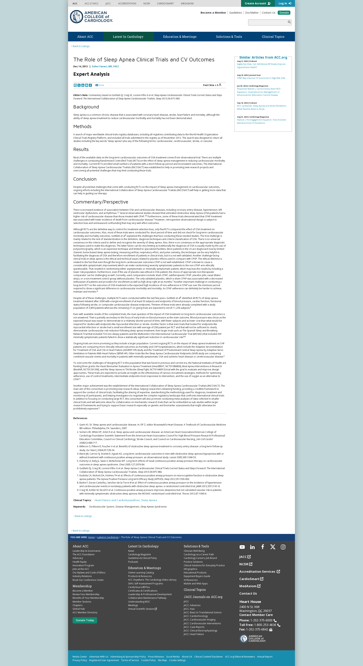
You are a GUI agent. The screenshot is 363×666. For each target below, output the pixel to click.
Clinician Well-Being (194, 543)
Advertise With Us (98, 648)
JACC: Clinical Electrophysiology (200, 622)
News (131, 543)
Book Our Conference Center (88, 571)
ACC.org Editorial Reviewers (240, 648)
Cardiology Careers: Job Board (200, 550)
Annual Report (264, 648)
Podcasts (133, 553)
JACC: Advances (192, 597)
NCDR (243, 556)
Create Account (256, 3)
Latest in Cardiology (108, 529)
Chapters (77, 597)
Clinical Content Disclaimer (208, 648)
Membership (82, 578)
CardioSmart (249, 571)
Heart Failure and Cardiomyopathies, (118, 492)
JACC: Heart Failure (194, 626)
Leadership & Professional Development (150, 586)
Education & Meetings (144, 560)
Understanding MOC (139, 593)
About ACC (80, 538)
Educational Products (195, 564)
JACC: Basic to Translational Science (203, 604)
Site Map (162, 652)
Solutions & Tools (196, 538)
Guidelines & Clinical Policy (142, 550)
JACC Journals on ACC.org (203, 589)
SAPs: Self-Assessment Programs (145, 575)
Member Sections (82, 593)
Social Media (173, 648)
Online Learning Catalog (141, 564)
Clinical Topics (195, 582)
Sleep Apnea (149, 492)
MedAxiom (248, 578)
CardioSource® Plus (139, 579)
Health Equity (80, 553)
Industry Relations (82, 568)
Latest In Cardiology (143, 538)
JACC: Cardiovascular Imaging (199, 611)
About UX (187, 648)
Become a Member (83, 582)
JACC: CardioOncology (196, 608)
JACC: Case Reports (194, 618)
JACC (186, 593)
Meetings (133, 597)
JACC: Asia (189, 600)
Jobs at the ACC (81, 561)
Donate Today (85, 612)
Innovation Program (83, 557)
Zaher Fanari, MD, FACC (105, 64)
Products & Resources (140, 568)
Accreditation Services (257, 563)
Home (91, 529)
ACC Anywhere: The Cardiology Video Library (152, 571)
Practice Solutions (193, 553)
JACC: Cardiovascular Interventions (202, 615)
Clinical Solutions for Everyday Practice (204, 557)
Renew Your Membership (86, 586)
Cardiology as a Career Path (199, 546)
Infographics (190, 561)
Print (101, 77)
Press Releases (156, 648)
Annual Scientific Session (141, 600)
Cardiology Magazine (139, 546)
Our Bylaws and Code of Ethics (89, 564)
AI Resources (191, 571)
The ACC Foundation (84, 546)
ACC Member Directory (85, 604)
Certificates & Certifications (142, 582)
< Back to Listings (80, 46)
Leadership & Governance (87, 543)
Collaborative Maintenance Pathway (147, 590)
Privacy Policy (80, 652)
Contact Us (248, 585)
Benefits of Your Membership (88, 590)
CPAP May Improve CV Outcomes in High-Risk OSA (261, 78)
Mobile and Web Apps (196, 575)
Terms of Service (130, 652)
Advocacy (78, 550)
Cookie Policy (148, 652)
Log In (283, 3)
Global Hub (79, 600)
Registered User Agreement (104, 652)
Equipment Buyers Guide (197, 568)
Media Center (80, 648)
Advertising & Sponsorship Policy (128, 648)
